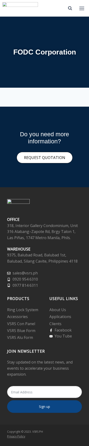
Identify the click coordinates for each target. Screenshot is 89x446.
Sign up (44, 406)
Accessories (17, 316)
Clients (55, 323)
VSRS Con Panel (21, 323)
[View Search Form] (70, 8)
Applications (60, 316)
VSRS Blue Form (21, 330)
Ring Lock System (22, 309)
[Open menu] (82, 8)
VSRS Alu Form (20, 337)
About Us (57, 309)
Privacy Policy (16, 436)
